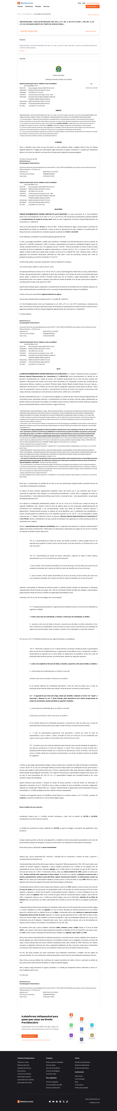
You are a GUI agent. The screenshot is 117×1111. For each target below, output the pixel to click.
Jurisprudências (27, 14)
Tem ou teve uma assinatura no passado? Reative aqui (35, 1040)
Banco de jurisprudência (53, 1068)
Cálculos (20, 6)
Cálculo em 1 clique (23, 1062)
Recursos (47, 6)
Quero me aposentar (93, 3)
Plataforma (29, 6)
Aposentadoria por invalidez (25, 1079)
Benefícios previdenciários (82, 1062)
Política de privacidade (81, 1087)
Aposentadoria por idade (24, 1082)
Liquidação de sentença (24, 1068)
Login (83, 3)
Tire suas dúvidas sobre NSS (54, 1085)
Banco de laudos (51, 1065)
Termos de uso (79, 1085)
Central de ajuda (79, 1079)
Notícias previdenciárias (53, 1087)
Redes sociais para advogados (54, 1062)
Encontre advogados (52, 1082)
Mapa (76, 1082)
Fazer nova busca (93, 15)
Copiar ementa (89, 31)
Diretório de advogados (53, 1071)
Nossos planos (91, 6)
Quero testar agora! (28, 1036)
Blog (79, 3)
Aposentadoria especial (24, 1077)
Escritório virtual (51, 1074)
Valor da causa (21, 1071)
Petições (38, 6)
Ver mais (22, 51)
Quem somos (79, 1076)
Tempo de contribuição (24, 1074)
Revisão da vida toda (23, 1065)
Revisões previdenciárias (82, 1065)
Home (19, 14)
